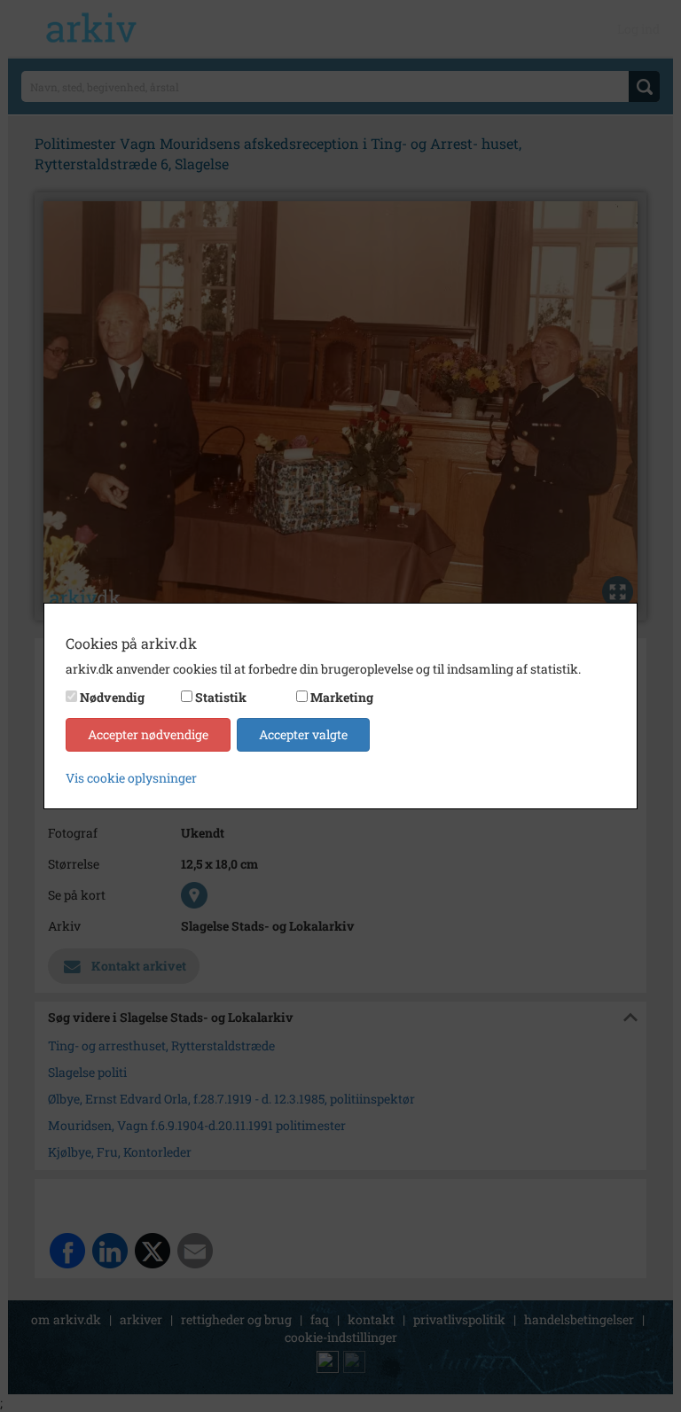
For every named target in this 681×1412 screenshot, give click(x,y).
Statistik (221, 697)
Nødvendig (112, 697)
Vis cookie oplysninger (131, 777)
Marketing (341, 697)
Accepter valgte (303, 734)
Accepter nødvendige (148, 734)
